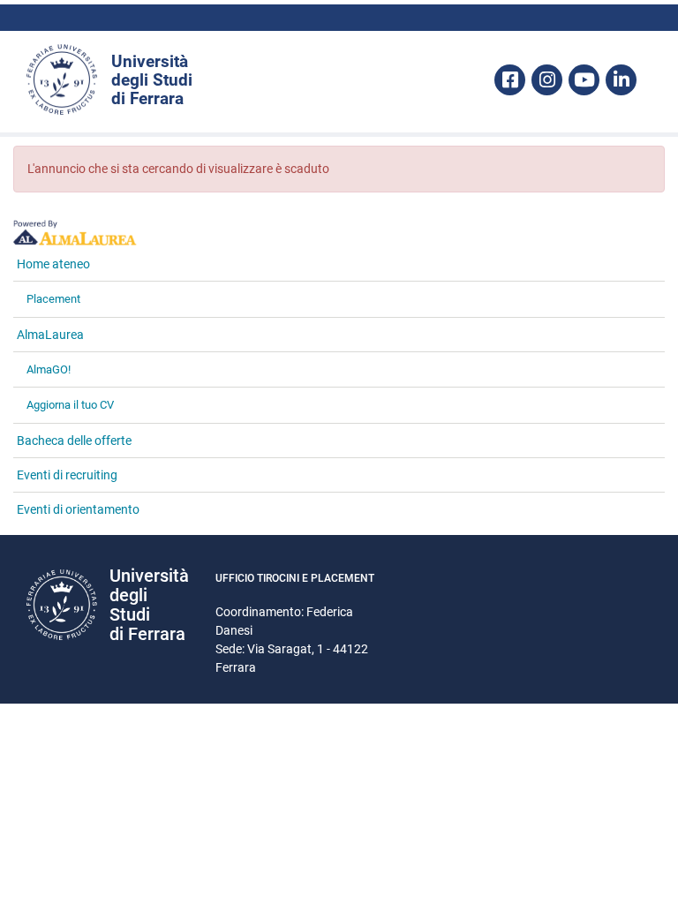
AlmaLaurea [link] (50, 335)
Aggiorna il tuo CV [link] (70, 404)
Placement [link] (53, 298)
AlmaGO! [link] (48, 369)
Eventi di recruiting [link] (67, 475)
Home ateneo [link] (53, 264)
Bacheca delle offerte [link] (74, 440)
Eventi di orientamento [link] (78, 509)
